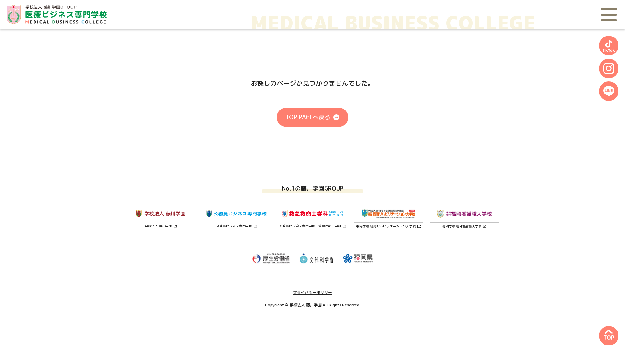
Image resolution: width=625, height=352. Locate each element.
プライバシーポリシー (312, 292)
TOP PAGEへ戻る (308, 117)
